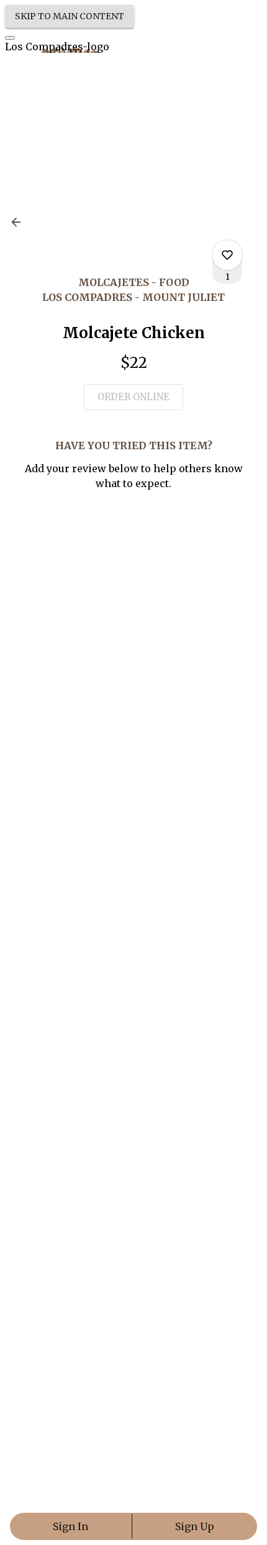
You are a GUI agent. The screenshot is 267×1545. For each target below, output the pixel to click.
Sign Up (194, 1526)
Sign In (70, 1526)
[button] (20, 222)
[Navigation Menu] (10, 38)
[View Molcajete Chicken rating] (227, 255)
